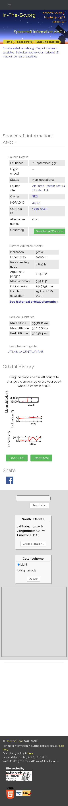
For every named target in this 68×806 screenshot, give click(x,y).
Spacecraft (24, 41)
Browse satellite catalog (19, 48)
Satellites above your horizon (35, 52)
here (30, 753)
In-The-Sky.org (19, 15)
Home (8, 41)
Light (23, 564)
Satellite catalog (47, 41)
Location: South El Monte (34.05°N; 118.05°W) (53, 17)
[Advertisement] (34, 95)
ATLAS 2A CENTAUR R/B (25, 351)
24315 (36, 202)
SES (35, 196)
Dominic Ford (14, 741)
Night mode (28, 570)
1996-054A (40, 209)
